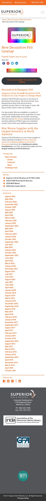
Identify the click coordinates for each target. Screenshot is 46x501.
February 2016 (11, 352)
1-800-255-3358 (37, 2)
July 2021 (9, 274)
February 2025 (11, 221)
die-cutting (19, 119)
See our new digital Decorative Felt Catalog (22, 81)
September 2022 (11, 255)
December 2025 (11, 204)
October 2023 (10, 239)
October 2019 (10, 293)
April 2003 (9, 368)
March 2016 (10, 349)
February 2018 (11, 317)
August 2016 (10, 344)
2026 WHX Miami (13, 183)
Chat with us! (7, 2)
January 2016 (10, 354)
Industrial (32, 140)
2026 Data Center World (15, 186)
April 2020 (9, 287)
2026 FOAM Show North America (19, 181)
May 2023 (9, 247)
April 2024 (9, 231)
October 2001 (10, 371)
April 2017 (9, 330)
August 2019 (10, 296)
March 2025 (10, 218)
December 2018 (11, 304)
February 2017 (11, 333)
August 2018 (10, 309)
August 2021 (10, 271)
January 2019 (10, 301)
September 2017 (11, 325)
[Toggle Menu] (43, 12)
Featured (11, 162)
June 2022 (9, 258)
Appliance (22, 142)
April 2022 (9, 261)
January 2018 (10, 320)
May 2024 (9, 229)
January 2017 (10, 336)
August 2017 (10, 328)
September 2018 (11, 306)
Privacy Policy (23, 498)
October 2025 (10, 207)
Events (10, 160)
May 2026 (9, 199)
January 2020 (10, 290)
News (9, 165)
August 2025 (10, 210)
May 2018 (9, 312)
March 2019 (10, 298)
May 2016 (9, 346)
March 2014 (10, 365)
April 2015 (9, 360)
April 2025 (9, 215)
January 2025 (10, 223)
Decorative (31, 142)
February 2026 (11, 202)
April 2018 (9, 314)
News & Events (20, 3)
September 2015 (11, 357)
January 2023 (10, 250)
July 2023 (9, 245)
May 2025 (9, 212)
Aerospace (6, 144)
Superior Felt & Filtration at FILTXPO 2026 (23, 178)
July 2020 (9, 282)
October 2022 (10, 253)
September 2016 (11, 341)
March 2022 (10, 263)
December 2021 (11, 269)
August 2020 (10, 279)
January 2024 (10, 237)
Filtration (25, 140)
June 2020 (9, 285)
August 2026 (10, 196)
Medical (15, 142)
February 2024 (11, 234)
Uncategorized (11, 168)
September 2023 (11, 242)
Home (4, 20)
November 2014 (11, 363)
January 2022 (10, 266)
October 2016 (10, 338)
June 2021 (9, 277)
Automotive (6, 142)
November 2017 (11, 322)
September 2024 (11, 226)
